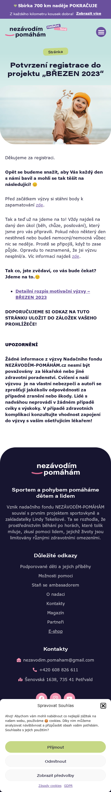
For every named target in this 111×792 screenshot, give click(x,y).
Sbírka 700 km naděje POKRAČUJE (57, 5)
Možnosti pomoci (55, 575)
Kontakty (55, 603)
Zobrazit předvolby (55, 775)
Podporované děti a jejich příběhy (55, 566)
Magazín (55, 612)
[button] (103, 705)
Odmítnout (55, 761)
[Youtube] (69, 698)
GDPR (68, 786)
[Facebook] (41, 698)
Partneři (55, 622)
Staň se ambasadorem (55, 585)
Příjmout (55, 747)
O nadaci (55, 594)
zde (39, 205)
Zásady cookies (49, 786)
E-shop (56, 631)
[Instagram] (55, 698)
